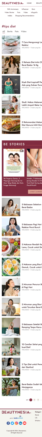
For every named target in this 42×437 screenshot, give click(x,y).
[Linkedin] (20, 423)
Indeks (10, 16)
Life (36, 418)
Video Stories (9, 12)
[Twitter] (12, 423)
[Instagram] (16, 423)
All (3, 31)
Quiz (33, 9)
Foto (18, 12)
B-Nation (37, 421)
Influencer (25, 9)
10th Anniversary (12, 9)
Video (26, 12)
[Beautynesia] (13, 3)
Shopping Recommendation (24, 16)
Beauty (37, 415)
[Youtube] (24, 423)
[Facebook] (8, 423)
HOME (29, 3)
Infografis (34, 12)
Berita (9, 31)
